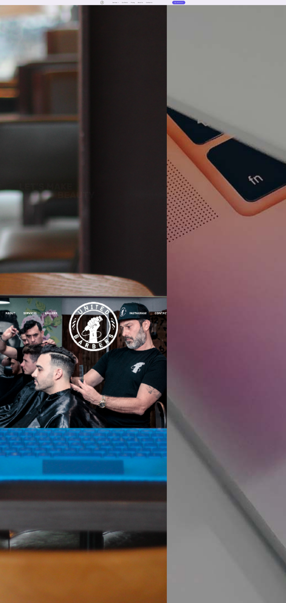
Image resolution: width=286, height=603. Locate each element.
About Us (140, 2)
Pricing (133, 2)
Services (114, 2)
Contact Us (149, 2)
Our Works (125, 2)
